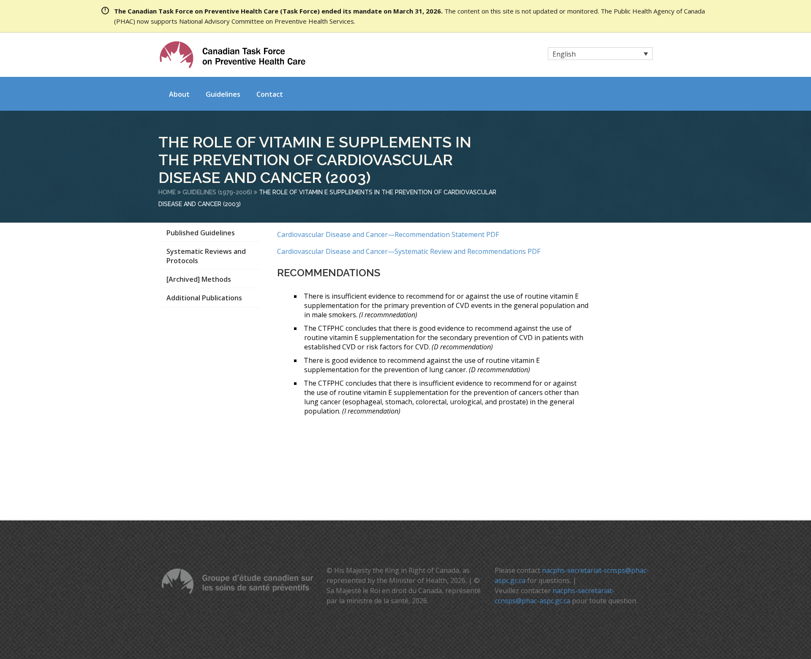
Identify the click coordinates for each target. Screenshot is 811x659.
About (179, 94)
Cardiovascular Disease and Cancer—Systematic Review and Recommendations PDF (408, 251)
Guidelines (223, 94)
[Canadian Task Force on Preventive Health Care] (232, 54)
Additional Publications (204, 297)
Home (167, 192)
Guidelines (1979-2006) (217, 192)
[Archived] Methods (198, 279)
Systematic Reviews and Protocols (206, 256)
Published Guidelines (200, 232)
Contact (269, 94)
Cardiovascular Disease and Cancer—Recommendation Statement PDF (388, 234)
